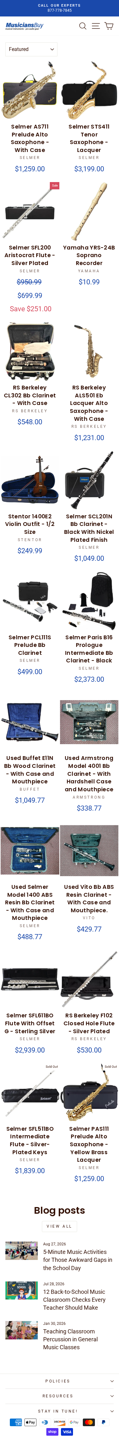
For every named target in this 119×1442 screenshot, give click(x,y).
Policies (57, 1381)
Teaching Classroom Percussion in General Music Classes (70, 1339)
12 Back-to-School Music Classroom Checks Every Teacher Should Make (74, 1299)
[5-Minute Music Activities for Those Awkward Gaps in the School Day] (21, 1251)
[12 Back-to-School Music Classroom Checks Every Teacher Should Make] (21, 1290)
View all (59, 1226)
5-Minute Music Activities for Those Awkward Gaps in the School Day (77, 1260)
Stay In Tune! (58, 1411)
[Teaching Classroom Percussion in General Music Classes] (21, 1330)
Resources (58, 1396)
